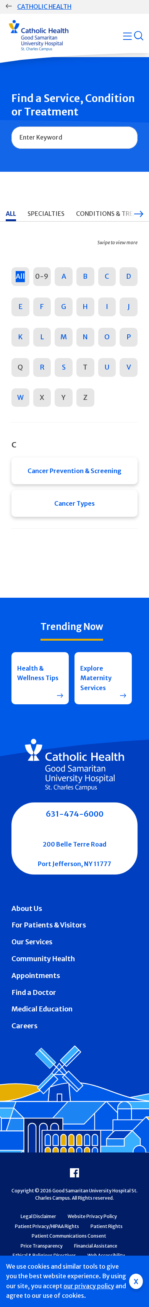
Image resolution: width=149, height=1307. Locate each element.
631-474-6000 (75, 814)
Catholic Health (44, 6)
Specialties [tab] (46, 213)
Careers (24, 1025)
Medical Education (42, 1008)
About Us (26, 908)
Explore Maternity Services (96, 678)
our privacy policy (88, 1286)
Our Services (31, 941)
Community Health (43, 958)
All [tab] (11, 213)
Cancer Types (74, 503)
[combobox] (74, 138)
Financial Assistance (95, 1246)
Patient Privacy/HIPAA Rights (47, 1226)
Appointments (35, 975)
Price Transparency (42, 1246)
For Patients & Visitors (48, 925)
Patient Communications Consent (69, 1236)
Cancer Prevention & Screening (74, 471)
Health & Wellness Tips (37, 673)
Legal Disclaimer (38, 1216)
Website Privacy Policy (92, 1216)
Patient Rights (107, 1226)
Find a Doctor (33, 992)
